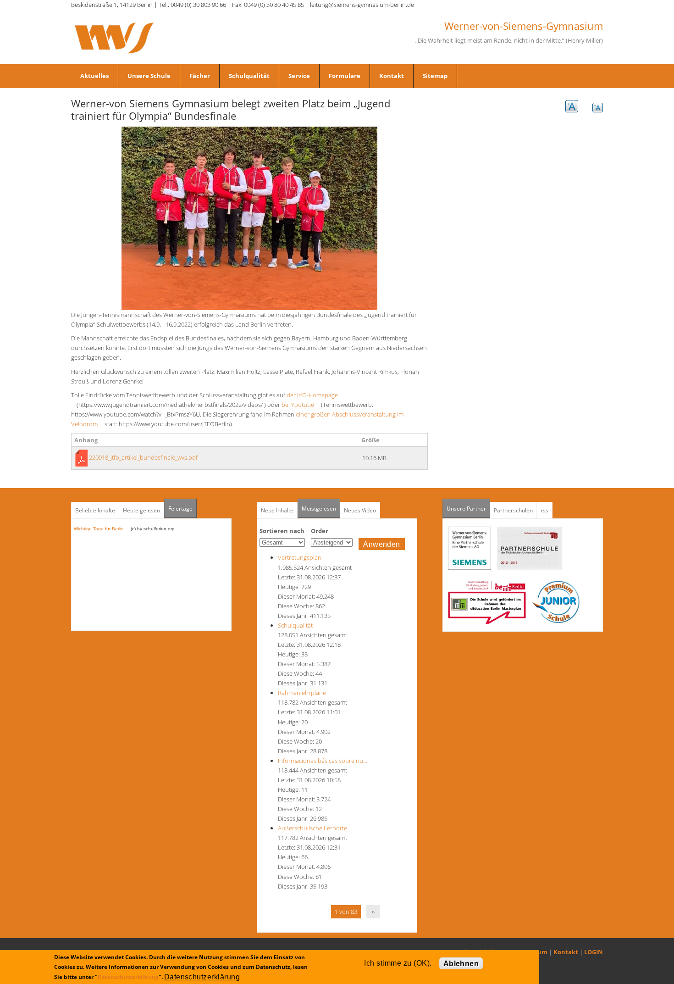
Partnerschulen (513, 510)
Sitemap (435, 76)
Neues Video (360, 510)
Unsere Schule (149, 76)
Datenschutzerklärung (128, 976)
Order (319, 531)
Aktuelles (94, 76)
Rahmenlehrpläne (302, 693)
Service (299, 76)
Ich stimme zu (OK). (397, 963)
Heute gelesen (141, 510)
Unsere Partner (468, 508)
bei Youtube (301, 404)
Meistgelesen (319, 508)
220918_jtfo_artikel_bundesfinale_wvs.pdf (143, 457)
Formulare (344, 76)
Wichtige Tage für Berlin (101, 528)
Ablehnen (461, 963)
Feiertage (180, 508)
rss (544, 510)
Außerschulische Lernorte (312, 828)
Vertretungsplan (299, 557)
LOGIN (593, 952)
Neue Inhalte (277, 510)
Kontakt (391, 76)
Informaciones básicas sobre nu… (322, 760)
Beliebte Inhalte (95, 510)
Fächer (199, 76)
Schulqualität (249, 76)
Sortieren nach (282, 531)
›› (373, 911)
